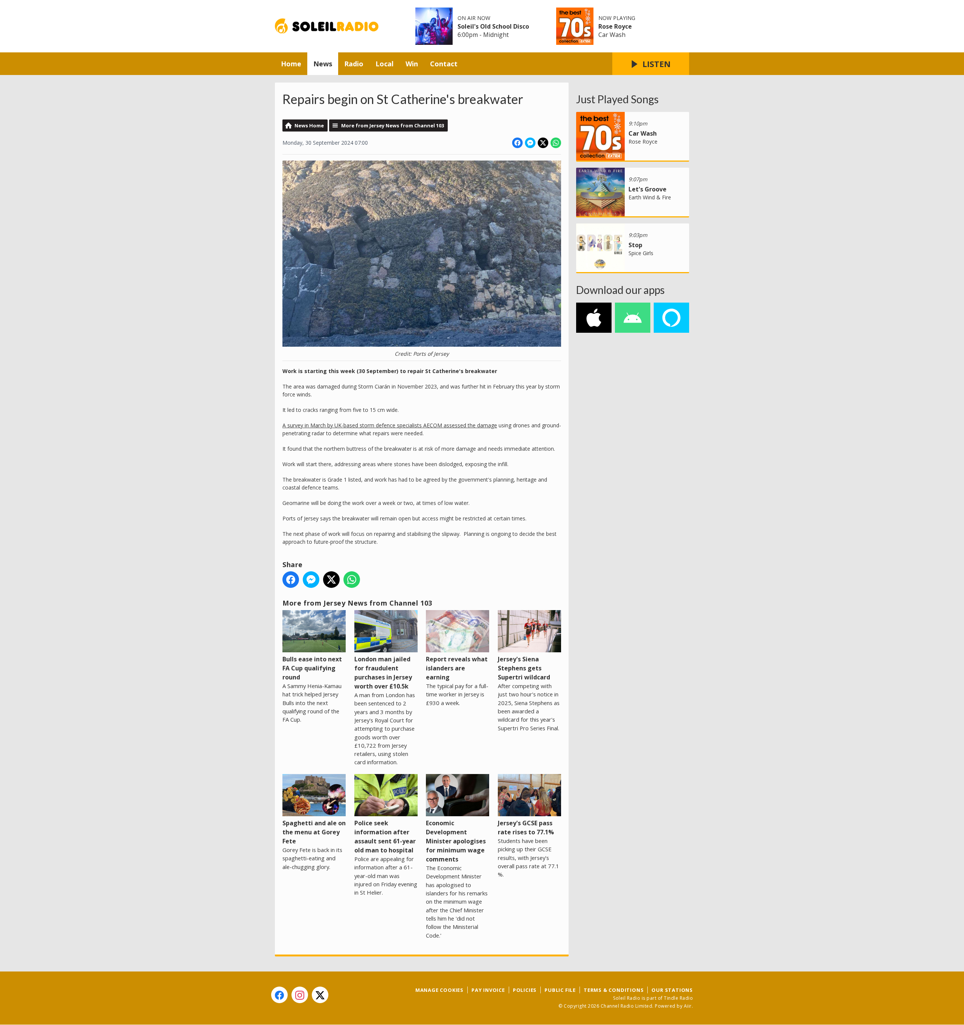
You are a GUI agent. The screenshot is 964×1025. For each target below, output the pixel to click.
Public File (560, 990)
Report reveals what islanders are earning (457, 668)
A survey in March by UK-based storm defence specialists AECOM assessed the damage (389, 425)
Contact (444, 63)
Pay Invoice (488, 990)
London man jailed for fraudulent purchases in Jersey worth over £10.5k (383, 672)
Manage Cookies (439, 990)
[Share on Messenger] (530, 143)
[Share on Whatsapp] (556, 143)
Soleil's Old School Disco (493, 26)
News (322, 63)
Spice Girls (640, 253)
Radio (353, 63)
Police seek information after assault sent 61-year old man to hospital (385, 836)
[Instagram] (299, 995)
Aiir (688, 1006)
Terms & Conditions (614, 990)
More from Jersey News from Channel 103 (392, 125)
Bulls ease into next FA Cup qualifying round (312, 668)
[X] (320, 995)
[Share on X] (543, 143)
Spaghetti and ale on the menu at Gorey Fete (314, 832)
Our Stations (672, 990)
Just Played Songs (617, 99)
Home (291, 63)
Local (384, 63)
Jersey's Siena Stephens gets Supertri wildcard (524, 668)
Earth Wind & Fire (649, 197)
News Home (309, 125)
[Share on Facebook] (517, 143)
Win (412, 63)
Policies (525, 990)
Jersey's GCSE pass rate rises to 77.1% (526, 827)
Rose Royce (615, 26)
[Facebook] (279, 995)
